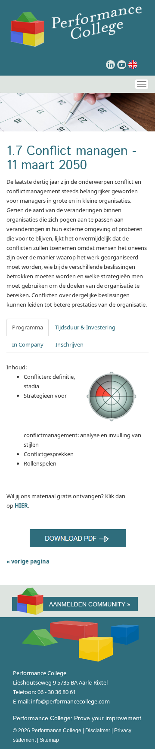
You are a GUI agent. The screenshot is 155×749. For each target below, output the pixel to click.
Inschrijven (70, 344)
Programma (27, 327)
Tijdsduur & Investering (85, 327)
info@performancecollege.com (70, 701)
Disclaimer (97, 731)
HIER (21, 505)
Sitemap (49, 740)
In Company (27, 344)
